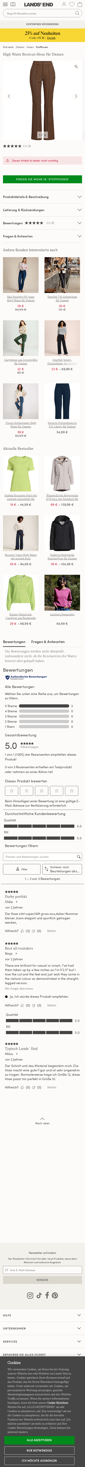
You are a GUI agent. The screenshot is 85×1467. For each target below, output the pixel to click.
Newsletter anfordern (42, 1253)
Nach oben (42, 1123)
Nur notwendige (39, 1450)
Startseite (8, 47)
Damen (20, 47)
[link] (29, 745)
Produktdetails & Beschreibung (26, 196)
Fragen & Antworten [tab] (48, 641)
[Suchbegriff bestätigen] (77, 13)
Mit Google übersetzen (19, 988)
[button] (11, 790)
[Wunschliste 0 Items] (72, 4)
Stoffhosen (42, 47)
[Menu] (5, 4)
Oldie (9, 902)
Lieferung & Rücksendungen (23, 210)
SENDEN (43, 1280)
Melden (51, 930)
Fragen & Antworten (18, 236)
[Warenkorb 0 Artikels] (79, 4)
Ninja (8, 953)
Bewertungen (14, 641)
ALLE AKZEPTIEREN (39, 1440)
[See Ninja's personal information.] (16, 953)
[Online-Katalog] (13, 4)
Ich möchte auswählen (39, 1460)
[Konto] (64, 4)
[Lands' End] (38, 5)
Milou (9, 1054)
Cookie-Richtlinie (57, 1402)
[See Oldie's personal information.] (16, 901)
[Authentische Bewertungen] (26, 678)
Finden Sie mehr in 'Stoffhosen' (42, 179)
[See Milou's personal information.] (16, 1053)
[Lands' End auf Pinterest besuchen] (53, 1296)
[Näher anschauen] (76, 67)
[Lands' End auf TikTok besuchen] (38, 1296)
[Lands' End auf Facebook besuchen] (46, 1296)
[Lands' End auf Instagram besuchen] (30, 1296)
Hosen (30, 47)
